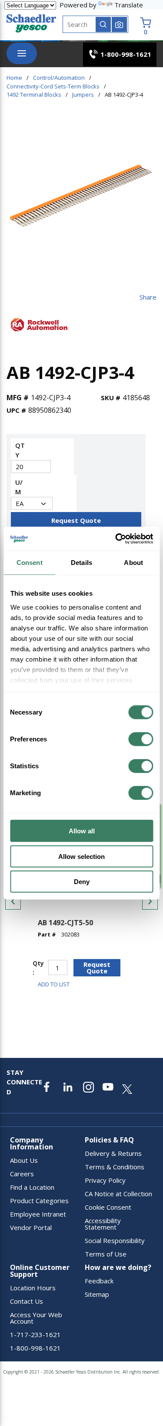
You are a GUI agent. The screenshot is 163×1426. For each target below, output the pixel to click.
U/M (19, 487)
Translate (128, 4)
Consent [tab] (30, 562)
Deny (82, 881)
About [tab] (133, 562)
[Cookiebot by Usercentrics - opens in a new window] (116, 538)
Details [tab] (81, 562)
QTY (20, 450)
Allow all (82, 831)
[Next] (150, 901)
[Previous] (13, 901)
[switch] (140, 739)
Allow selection (81, 856)
